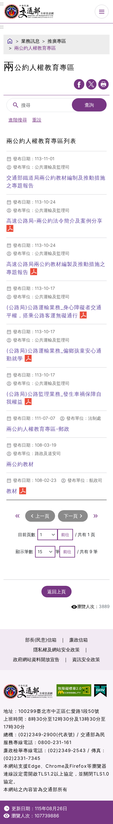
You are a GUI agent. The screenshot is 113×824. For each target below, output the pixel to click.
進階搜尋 (17, 120)
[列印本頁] (103, 84)
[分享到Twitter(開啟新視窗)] (91, 84)
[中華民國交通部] (29, 11)
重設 (36, 120)
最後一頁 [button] (96, 516)
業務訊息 (30, 41)
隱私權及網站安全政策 (56, 650)
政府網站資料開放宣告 (36, 659)
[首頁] (9, 41)
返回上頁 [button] (56, 591)
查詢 (89, 105)
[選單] (102, 11)
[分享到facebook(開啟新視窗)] (79, 84)
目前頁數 (26, 534)
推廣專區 (57, 41)
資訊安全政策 (86, 659)
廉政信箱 (78, 640)
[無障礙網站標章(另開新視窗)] (75, 690)
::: (1, 26)
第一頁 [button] (17, 516)
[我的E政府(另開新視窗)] (102, 690)
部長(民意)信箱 (41, 640)
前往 (65, 534)
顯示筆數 (24, 551)
